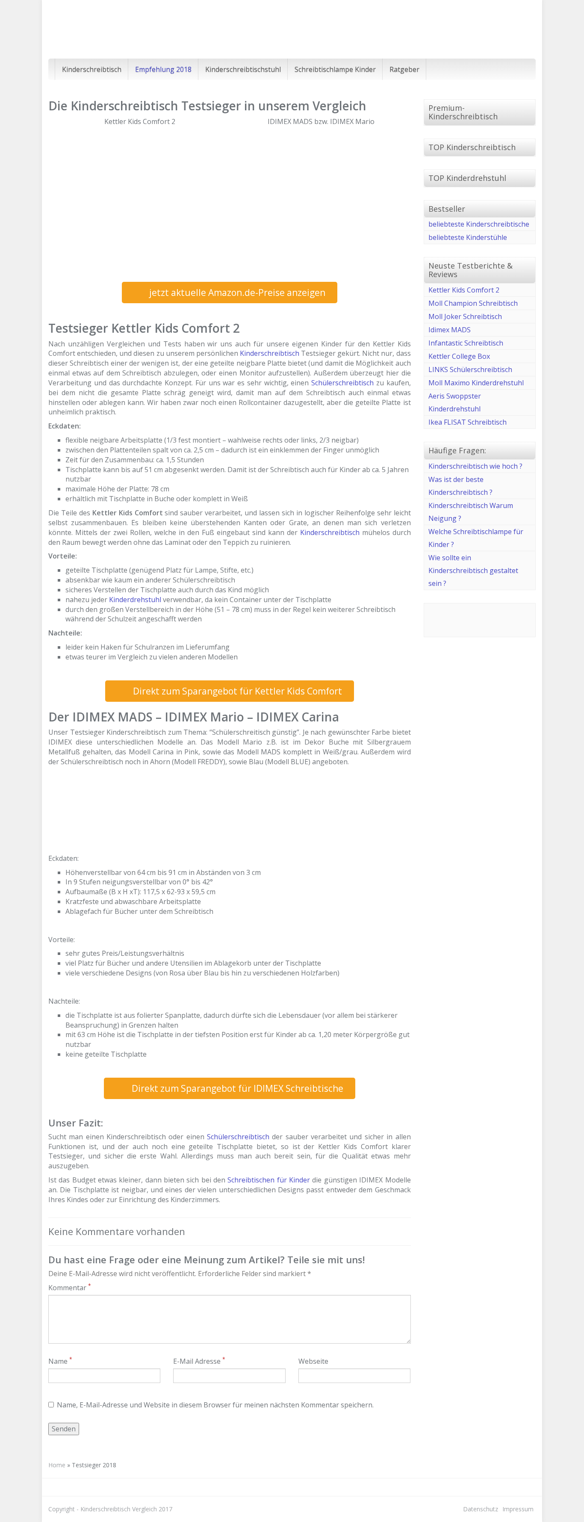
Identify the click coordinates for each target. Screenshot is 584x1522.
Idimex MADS (449, 329)
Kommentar (69, 1287)
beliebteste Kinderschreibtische (478, 224)
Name (60, 1361)
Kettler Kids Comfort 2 (463, 290)
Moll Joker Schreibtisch (465, 316)
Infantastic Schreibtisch (465, 343)
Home (56, 1465)
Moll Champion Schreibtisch (473, 303)
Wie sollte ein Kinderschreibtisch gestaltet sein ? (473, 570)
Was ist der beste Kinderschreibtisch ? (460, 486)
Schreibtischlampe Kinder (335, 69)
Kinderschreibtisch (91, 69)
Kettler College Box (459, 356)
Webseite (313, 1361)
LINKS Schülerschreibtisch (470, 369)
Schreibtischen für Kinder (268, 1180)
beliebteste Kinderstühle (467, 237)
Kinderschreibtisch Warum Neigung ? (470, 512)
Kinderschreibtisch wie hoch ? (475, 466)
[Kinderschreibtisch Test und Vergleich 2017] (125, 29)
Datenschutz (480, 1509)
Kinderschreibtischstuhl (243, 69)
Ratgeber (404, 69)
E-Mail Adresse (199, 1361)
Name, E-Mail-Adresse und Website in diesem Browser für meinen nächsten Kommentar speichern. (215, 1405)
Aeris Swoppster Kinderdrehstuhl (454, 402)
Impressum (518, 1509)
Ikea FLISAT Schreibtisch (467, 422)
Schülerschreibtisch (342, 382)
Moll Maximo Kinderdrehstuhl (476, 382)
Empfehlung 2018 (163, 69)
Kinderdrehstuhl (135, 599)
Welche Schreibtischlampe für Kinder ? (475, 538)
